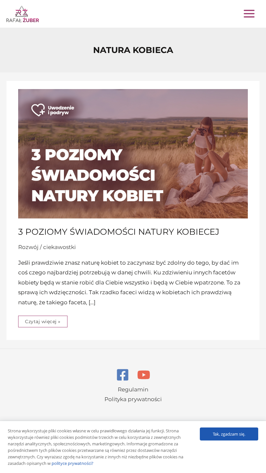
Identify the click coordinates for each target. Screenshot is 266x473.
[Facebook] (122, 374)
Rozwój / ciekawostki (47, 247)
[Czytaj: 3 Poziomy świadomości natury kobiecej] (133, 153)
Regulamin (133, 389)
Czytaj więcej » (43, 320)
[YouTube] (143, 374)
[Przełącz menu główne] (249, 13)
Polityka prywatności (133, 399)
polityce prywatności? (72, 463)
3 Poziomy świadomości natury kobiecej (118, 232)
